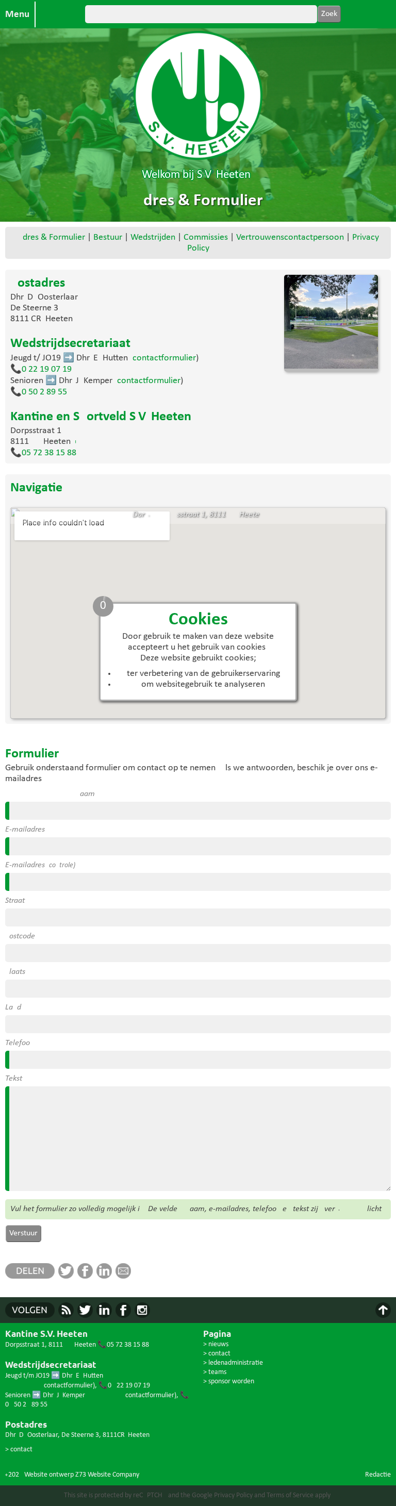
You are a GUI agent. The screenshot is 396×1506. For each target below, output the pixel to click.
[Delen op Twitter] (67, 1276)
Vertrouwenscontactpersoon (290, 237)
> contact (18, 1449)
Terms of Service (290, 1495)
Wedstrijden (152, 237)
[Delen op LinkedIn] (106, 1276)
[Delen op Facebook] (86, 1276)
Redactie (378, 1475)
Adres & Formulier (51, 237)
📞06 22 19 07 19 (41, 369)
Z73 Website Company (107, 1475)
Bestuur (107, 237)
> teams (214, 1372)
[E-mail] (125, 1276)
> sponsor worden (228, 1381)
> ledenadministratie (233, 1363)
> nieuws (215, 1344)
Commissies (206, 237)
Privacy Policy (233, 1495)
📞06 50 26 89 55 (38, 392)
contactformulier (164, 358)
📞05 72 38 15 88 (43, 453)
